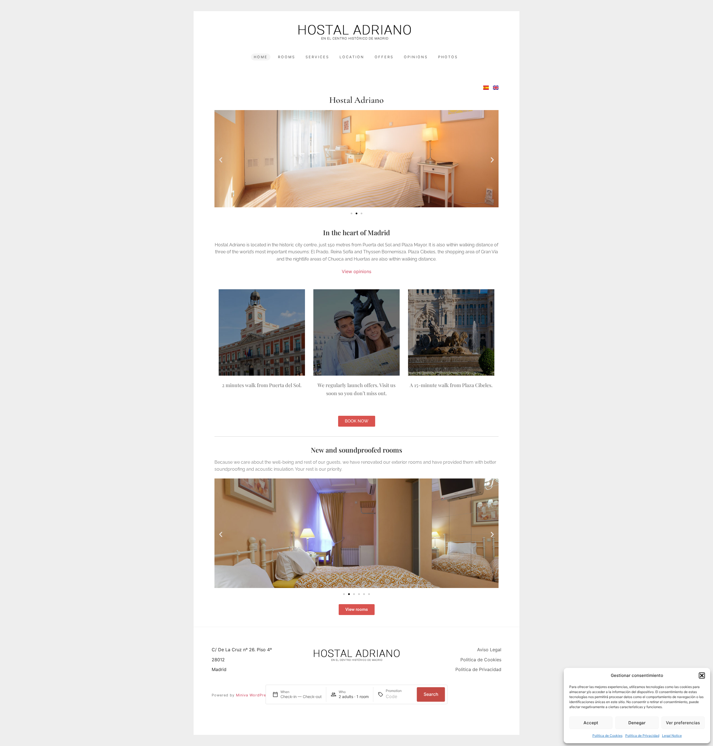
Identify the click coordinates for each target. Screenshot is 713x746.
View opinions (356, 271)
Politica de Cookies (607, 735)
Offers (384, 57)
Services (317, 57)
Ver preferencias (683, 722)
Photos (448, 57)
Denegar (637, 722)
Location (352, 57)
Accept (590, 722)
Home (261, 57)
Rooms (286, 57)
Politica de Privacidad (642, 735)
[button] (702, 675)
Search (431, 694)
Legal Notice (672, 735)
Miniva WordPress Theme (260, 695)
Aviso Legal (489, 649)
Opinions (416, 57)
